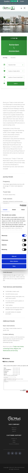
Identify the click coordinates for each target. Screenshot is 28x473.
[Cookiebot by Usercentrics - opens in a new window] (20, 206)
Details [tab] (14, 209)
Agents (14, 431)
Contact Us (14, 438)
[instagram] (15, 3)
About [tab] (23, 209)
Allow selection (14, 261)
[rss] (7, 3)
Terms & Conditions (14, 444)
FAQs (14, 440)
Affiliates (14, 429)
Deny (14, 266)
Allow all (14, 256)
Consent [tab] (5, 209)
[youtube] (12, 3)
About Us (14, 427)
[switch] (24, 240)
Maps (14, 442)
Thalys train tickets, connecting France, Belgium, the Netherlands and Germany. (13, 348)
